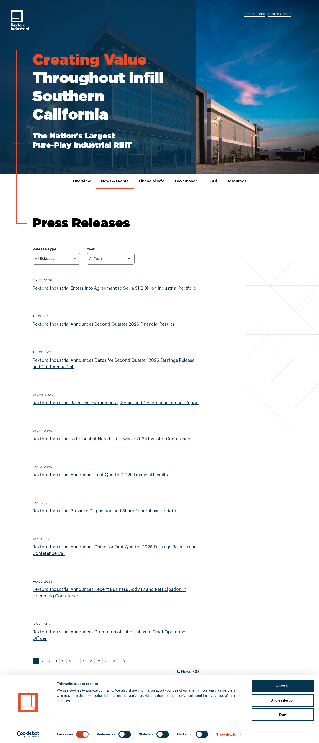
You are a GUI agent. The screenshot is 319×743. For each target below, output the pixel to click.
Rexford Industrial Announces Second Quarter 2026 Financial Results (103, 324)
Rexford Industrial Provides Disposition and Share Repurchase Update (104, 511)
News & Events (114, 181)
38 (115, 660)
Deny (283, 714)
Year (91, 249)
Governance (186, 181)
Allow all (282, 686)
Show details (226, 734)
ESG (212, 181)
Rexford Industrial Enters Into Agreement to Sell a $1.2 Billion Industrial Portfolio (114, 288)
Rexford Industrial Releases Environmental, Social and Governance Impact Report (116, 403)
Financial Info (151, 181)
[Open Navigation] (306, 13)
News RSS (188, 672)
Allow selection (282, 700)
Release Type (44, 249)
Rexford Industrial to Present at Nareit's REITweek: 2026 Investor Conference (111, 439)
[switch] (124, 734)
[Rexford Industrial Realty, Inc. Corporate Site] (20, 20)
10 (99, 660)
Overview (82, 181)
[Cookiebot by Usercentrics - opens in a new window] (28, 734)
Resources (236, 181)
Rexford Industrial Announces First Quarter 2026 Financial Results (100, 475)
